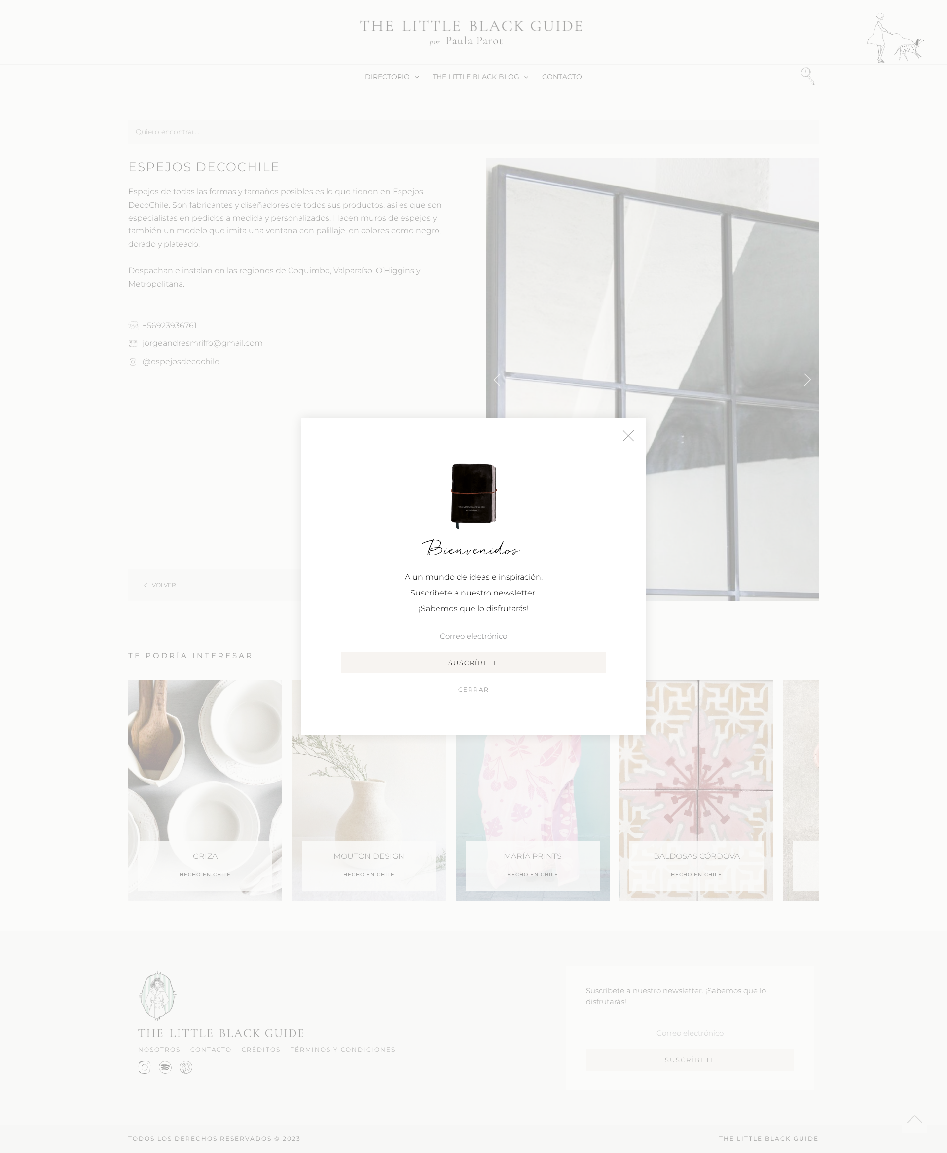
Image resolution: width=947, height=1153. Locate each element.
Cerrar (473, 689)
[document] (473, 576)
